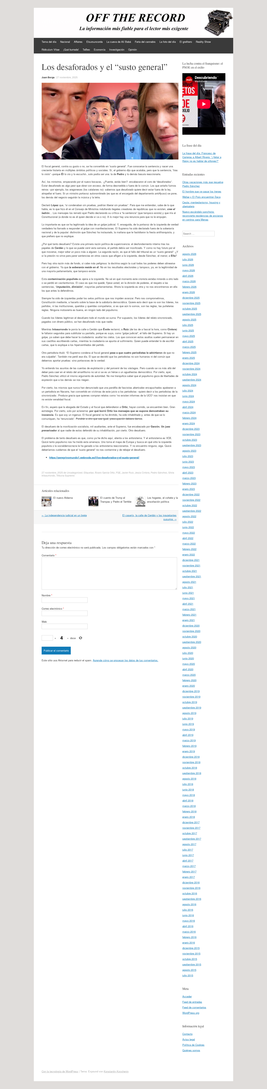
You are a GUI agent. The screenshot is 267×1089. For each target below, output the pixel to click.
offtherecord (58, 21)
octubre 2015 (189, 959)
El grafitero (186, 42)
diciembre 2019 (191, 691)
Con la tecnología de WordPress (60, 1071)
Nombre (47, 595)
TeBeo (86, 49)
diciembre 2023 (191, 429)
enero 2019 (188, 751)
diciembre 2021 (191, 560)
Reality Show (203, 42)
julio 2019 (187, 718)
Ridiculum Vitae (50, 49)
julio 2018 (187, 784)
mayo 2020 (188, 664)
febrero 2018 (189, 811)
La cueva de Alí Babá (119, 42)
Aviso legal (188, 1039)
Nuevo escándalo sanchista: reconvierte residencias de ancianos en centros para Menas (202, 215)
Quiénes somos (191, 1050)
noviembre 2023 (191, 434)
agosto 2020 (189, 647)
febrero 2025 (189, 352)
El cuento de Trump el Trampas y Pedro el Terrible (115, 499)
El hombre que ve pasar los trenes (201, 191)
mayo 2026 (188, 270)
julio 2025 (187, 325)
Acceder (187, 996)
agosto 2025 (189, 319)
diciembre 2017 (191, 822)
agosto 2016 (189, 904)
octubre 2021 (189, 571)
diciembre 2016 (191, 882)
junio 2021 (188, 593)
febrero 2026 (189, 287)
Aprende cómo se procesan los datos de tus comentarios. (125, 660)
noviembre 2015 (191, 953)
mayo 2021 (188, 598)
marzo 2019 (189, 740)
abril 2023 (187, 472)
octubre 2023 (189, 440)
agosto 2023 (189, 450)
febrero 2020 (189, 680)
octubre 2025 (189, 308)
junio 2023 (188, 461)
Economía (99, 49)
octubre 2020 (189, 636)
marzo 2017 (189, 866)
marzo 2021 (189, 609)
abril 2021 (187, 603)
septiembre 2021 (191, 576)
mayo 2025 (188, 336)
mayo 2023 (188, 467)
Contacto (187, 1034)
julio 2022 (187, 522)
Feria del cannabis (145, 42)
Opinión (132, 49)
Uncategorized (74, 472)
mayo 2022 (188, 532)
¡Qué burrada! (71, 49)
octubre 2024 (189, 374)
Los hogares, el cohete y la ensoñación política (162, 499)
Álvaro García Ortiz (105, 472)
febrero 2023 (189, 483)
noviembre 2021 (191, 565)
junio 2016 (188, 915)
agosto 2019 (189, 713)
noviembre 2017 (191, 828)
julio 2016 (187, 910)
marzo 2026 (189, 281)
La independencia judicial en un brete (64, 515)
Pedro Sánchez (159, 472)
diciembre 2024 (191, 363)
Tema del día (49, 42)
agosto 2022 (189, 516)
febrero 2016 (189, 937)
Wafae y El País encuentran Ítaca (201, 197)
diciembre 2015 (191, 948)
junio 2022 (188, 527)
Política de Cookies (193, 1045)
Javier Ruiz (128, 472)
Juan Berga (48, 77)
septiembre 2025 (191, 314)
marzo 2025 (189, 347)
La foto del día (167, 42)
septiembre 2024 (191, 379)
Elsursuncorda (94, 42)
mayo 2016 (188, 920)
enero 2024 (188, 423)
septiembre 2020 (191, 642)
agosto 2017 (189, 844)
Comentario (49, 555)
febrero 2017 (189, 871)
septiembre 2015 (191, 964)
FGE (118, 472)
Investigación (116, 49)
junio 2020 (188, 658)
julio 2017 (187, 849)
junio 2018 (188, 789)
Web (44, 621)
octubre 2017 (189, 833)
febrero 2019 (189, 746)
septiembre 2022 (191, 511)
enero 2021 (188, 620)
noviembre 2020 (191, 631)
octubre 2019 (189, 702)
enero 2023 (188, 489)
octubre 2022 (189, 505)
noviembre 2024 (191, 368)
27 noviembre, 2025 (67, 77)
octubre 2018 (189, 767)
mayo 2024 (188, 401)
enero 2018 (188, 817)
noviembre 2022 (191, 500)
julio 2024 (187, 390)
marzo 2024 (189, 412)
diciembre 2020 (191, 625)
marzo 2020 (189, 675)
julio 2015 (187, 975)
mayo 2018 (188, 795)
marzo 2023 (189, 478)
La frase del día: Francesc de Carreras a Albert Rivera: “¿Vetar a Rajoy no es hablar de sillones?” (201, 157)
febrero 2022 (189, 549)
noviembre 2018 (191, 762)
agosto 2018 (189, 778)
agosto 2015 (189, 970)
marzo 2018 (189, 806)
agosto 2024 (189, 385)
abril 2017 (187, 860)
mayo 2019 (188, 729)
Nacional (65, 42)
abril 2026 (187, 276)
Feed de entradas (192, 1002)
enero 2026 (188, 292)
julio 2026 (187, 259)
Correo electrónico (53, 608)
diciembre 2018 (191, 757)
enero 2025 (188, 358)
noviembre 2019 (191, 696)
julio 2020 (187, 653)
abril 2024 (187, 407)
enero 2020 (188, 685)
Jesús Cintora (142, 472)
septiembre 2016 (191, 899)
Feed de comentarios (194, 1007)
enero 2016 (188, 942)
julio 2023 (187, 456)
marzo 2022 (189, 543)
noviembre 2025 (191, 303)
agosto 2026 (189, 254)
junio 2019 (188, 724)
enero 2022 (188, 554)
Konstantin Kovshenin (116, 1071)
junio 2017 (188, 855)
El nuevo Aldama (63, 498)
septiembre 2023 (191, 445)
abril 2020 (187, 669)
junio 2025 (188, 330)
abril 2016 (187, 926)
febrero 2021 (189, 614)
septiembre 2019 (191, 707)
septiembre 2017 (191, 839)
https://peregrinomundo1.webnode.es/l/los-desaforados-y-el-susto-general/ (94, 457)
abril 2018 (187, 800)
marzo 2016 (189, 931)
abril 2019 (187, 735)
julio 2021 (187, 587)
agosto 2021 (189, 582)
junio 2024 (188, 396)
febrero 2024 (189, 418)
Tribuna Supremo (65, 475)
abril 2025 (187, 341)
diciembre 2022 (191, 494)
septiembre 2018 (191, 773)
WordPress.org (190, 1013)
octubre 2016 (189, 893)
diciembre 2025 (191, 297)
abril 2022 (187, 538)
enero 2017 (188, 877)
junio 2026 (188, 265)
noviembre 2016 (191, 888)
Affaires (78, 42)
